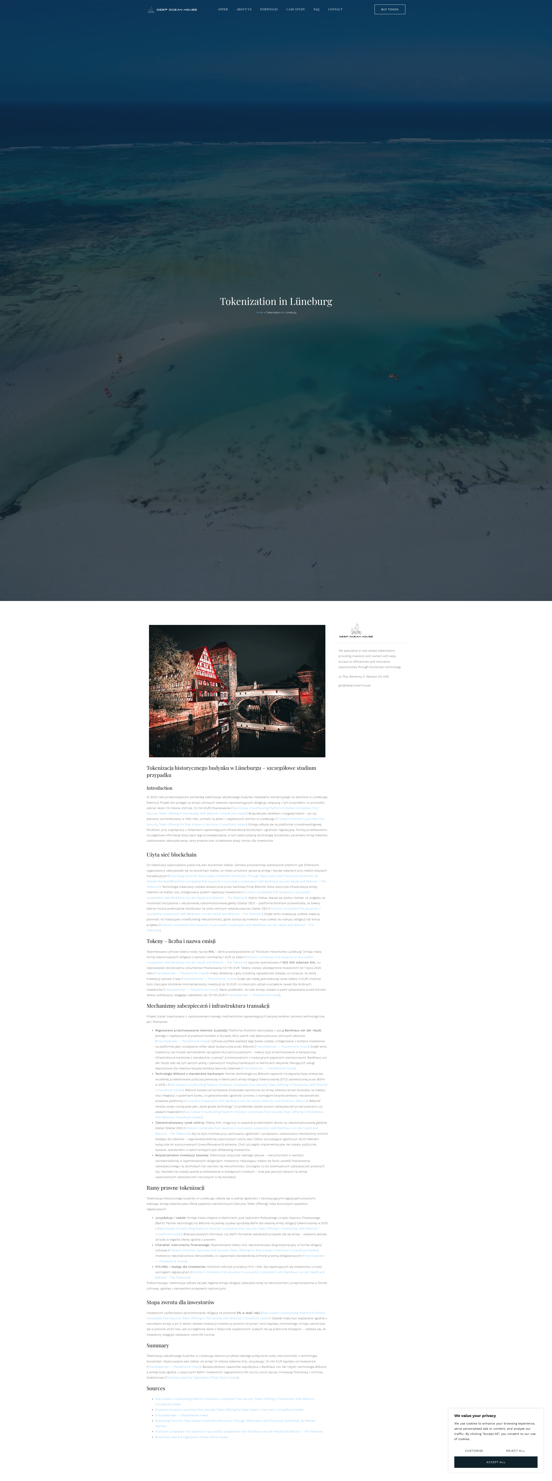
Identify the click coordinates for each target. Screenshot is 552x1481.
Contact (335, 9)
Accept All (496, 1462)
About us (244, 9)
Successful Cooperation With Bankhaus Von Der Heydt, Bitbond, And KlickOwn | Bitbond (245, 1101)
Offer (223, 9)
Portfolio (269, 9)
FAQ (317, 9)
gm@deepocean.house (355, 685)
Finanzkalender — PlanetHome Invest (180, 973)
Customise (474, 1450)
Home (259, 312)
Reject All (515, 1450)
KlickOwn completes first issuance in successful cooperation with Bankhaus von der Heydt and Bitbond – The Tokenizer (239, 1431)
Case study (296, 9)
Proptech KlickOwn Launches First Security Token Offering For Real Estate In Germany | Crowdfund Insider (243, 1250)
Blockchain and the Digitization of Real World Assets (201, 1377)
